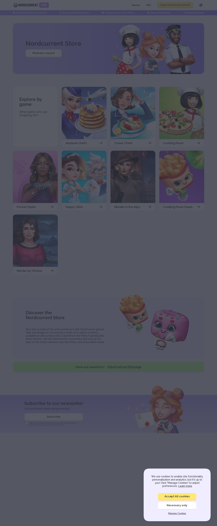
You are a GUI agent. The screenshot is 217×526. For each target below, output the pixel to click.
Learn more (185, 486)
